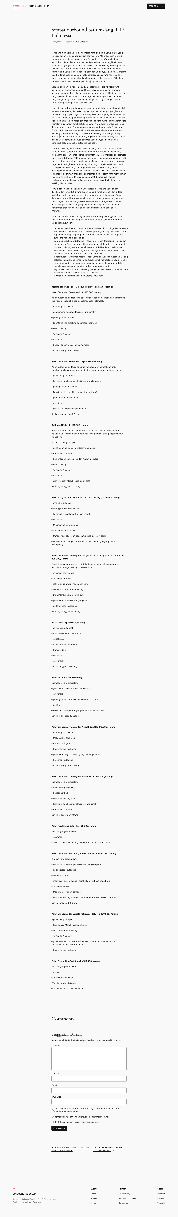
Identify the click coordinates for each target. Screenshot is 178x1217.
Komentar (56, 1045)
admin (69, 42)
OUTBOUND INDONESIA (36, 6)
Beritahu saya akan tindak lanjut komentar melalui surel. (81, 1117)
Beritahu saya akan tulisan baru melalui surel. (76, 1122)
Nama (55, 1073)
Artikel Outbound (81, 42)
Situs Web (56, 1097)
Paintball (56, 677)
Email (54, 1085)
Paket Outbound (59, 292)
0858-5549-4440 (156, 6)
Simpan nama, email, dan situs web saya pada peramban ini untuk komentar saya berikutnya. (86, 1110)
